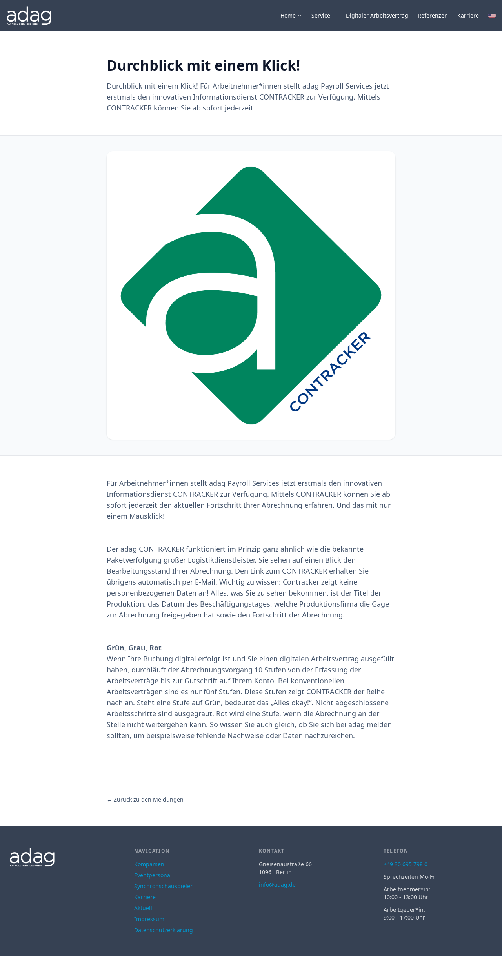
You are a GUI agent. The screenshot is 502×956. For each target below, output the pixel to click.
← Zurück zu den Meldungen (145, 799)
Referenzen (433, 15)
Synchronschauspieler (163, 886)
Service (320, 15)
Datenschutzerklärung (163, 930)
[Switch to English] (492, 16)
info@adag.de (277, 884)
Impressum (149, 919)
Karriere (468, 15)
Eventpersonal (153, 875)
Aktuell (143, 908)
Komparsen (149, 864)
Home (288, 15)
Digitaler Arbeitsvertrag (377, 15)
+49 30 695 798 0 (405, 864)
